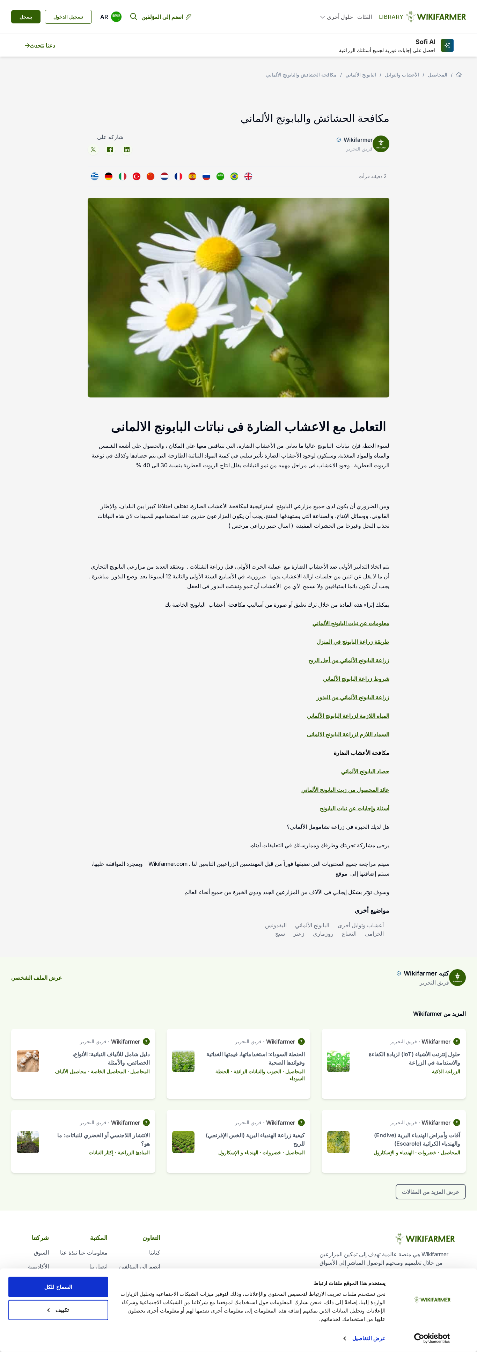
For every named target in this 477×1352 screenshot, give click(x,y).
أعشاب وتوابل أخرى (361, 925)
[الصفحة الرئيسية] (459, 74)
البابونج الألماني (360, 75)
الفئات (364, 16)
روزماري (323, 933)
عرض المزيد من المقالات (431, 1191)
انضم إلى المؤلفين (162, 16)
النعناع (349, 933)
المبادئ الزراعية (134, 1152)
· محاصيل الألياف (72, 1071)
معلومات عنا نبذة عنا (84, 1252)
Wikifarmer (358, 139)
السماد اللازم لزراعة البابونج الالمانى (348, 734)
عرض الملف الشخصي (36, 977)
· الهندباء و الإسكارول (395, 1152)
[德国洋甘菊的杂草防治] (150, 176)
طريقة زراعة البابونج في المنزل (353, 641)
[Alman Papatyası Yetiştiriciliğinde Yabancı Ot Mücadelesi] (136, 176)
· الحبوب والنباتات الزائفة (259, 1071)
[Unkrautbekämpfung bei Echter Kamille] (108, 176)
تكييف (62, 1310)
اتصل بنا (98, 1266)
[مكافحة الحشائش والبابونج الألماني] (220, 176)
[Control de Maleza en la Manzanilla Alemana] (192, 176)
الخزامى (374, 933)
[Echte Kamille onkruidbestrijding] (164, 176)
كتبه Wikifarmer (426, 973)
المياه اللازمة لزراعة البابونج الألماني (348, 715)
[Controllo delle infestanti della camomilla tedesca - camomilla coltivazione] (122, 176)
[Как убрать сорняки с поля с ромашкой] (206, 176)
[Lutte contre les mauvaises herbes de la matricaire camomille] (178, 176)
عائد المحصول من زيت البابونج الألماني (345, 789)
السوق (41, 1252)
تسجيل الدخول (68, 17)
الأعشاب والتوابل (402, 75)
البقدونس (276, 925)
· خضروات (428, 1152)
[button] (111, 16)
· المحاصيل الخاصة (110, 1071)
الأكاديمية (38, 1266)
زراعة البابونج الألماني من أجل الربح (348, 660)
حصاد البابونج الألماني (365, 771)
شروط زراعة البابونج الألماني (356, 678)
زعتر (298, 933)
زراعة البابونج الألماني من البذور (353, 697)
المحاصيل (437, 75)
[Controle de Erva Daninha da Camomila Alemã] (234, 176)
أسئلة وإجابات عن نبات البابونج (354, 808)
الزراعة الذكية (446, 1071)
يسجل (26, 17)
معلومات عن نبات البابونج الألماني (351, 623)
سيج (280, 933)
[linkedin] (126, 149)
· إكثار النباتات (102, 1152)
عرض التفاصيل (369, 1338)
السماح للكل (58, 1287)
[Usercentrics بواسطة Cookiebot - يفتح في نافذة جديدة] (432, 1338)
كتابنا (154, 1252)
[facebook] (110, 149)
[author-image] (457, 977)
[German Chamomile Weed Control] (248, 176)
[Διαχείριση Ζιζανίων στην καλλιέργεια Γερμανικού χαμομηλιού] (94, 176)
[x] (93, 149)
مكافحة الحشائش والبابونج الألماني (301, 75)
